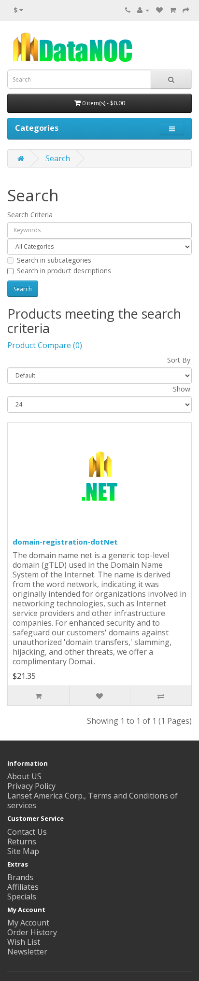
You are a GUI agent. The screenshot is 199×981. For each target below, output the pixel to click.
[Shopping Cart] (173, 9)
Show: (182, 388)
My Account (28, 922)
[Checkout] (186, 9)
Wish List (23, 942)
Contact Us (27, 832)
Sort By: (179, 359)
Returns (21, 841)
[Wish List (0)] (159, 9)
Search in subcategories (54, 260)
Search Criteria (30, 214)
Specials (21, 896)
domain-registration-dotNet (65, 542)
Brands (20, 877)
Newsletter (27, 951)
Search (57, 158)
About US (24, 776)
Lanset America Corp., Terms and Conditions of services (92, 800)
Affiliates (23, 887)
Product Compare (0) (44, 345)
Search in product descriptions (64, 270)
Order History (32, 932)
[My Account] (143, 9)
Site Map (23, 851)
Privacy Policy (31, 786)
